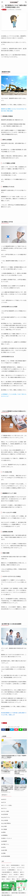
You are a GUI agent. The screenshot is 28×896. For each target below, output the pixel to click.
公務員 (22, 874)
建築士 (4, 832)
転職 (20, 890)
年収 (18, 879)
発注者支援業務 (6, 856)
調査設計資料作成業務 (7, 890)
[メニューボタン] (2, 2)
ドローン (19, 869)
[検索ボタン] (26, 2)
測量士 (4, 853)
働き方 (22, 872)
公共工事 (16, 874)
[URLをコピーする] (25, 729)
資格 (15, 890)
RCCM (4, 802)
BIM (8, 865)
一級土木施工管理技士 (7, 872)
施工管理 (4, 9)
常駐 (13, 879)
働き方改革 (4, 874)
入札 (10, 874)
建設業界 (5, 841)
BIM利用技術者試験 (15, 865)
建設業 (24, 879)
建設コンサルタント (7, 838)
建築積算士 (5, 835)
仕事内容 (15, 872)
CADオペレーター (6, 867)
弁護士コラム (6, 844)
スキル (4, 869)
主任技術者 (5, 814)
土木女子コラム (6, 817)
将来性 (8, 879)
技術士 (4, 847)
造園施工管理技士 (6, 892)
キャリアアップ (20, 867)
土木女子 (21, 876)
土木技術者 (5, 820)
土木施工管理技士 (7, 823)
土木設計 (5, 826)
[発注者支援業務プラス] (14, 2)
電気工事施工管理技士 (7, 895)
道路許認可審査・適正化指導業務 (19, 892)
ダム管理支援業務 (11, 869)
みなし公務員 (6, 811)
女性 (3, 879)
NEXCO (4, 799)
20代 (3, 865)
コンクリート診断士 (7, 805)
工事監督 (5, 829)
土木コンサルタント (12, 876)
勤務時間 (4, 876)
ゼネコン (5, 808)
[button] (3, 729)
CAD (22, 865)
